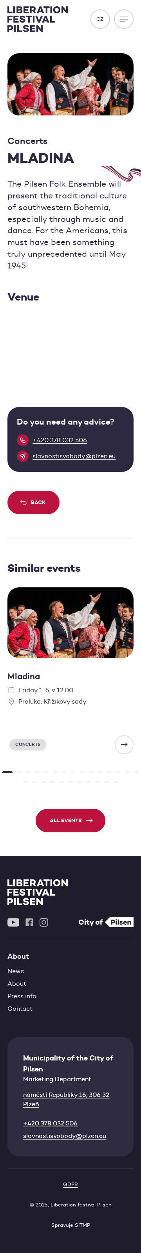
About (16, 983)
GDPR (70, 1184)
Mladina (23, 676)
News (15, 971)
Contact (20, 1009)
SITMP (82, 1225)
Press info (21, 996)
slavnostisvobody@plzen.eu (64, 1136)
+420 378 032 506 (50, 1123)
